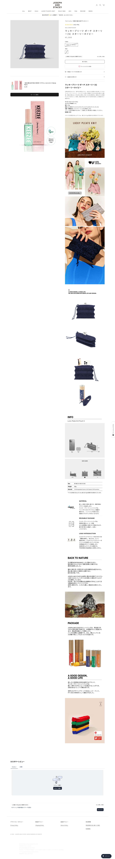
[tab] (14, 767)
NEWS (91, 11)
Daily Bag (61, 11)
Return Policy (64, 825)
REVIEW (83, 11)
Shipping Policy (40, 825)
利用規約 (88, 829)
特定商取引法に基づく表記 (93, 825)
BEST (30, 11)
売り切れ (84, 61)
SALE (36, 11)
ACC (70, 11)
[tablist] (57, 767)
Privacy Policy (14, 825)
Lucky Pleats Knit (48, 11)
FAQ (76, 11)
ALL (23, 11)
